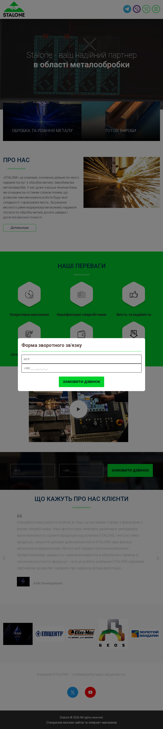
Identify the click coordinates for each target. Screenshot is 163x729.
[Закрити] (138, 345)
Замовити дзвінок (81, 382)
